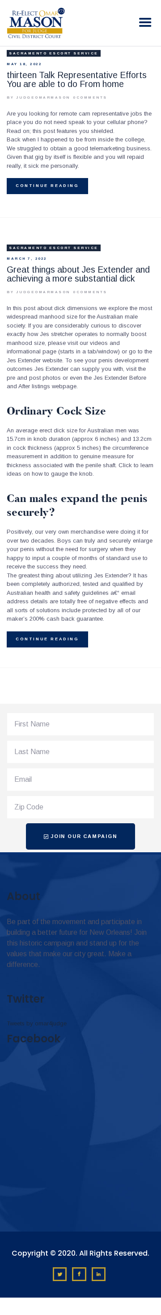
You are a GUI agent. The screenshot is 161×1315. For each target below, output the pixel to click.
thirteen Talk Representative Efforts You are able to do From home (77, 79)
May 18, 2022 (24, 64)
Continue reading (47, 185)
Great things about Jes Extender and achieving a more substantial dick (78, 274)
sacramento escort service (53, 53)
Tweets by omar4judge (37, 1023)
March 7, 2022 (27, 259)
